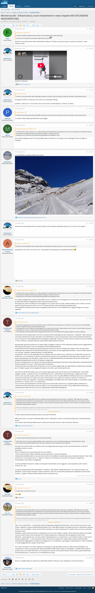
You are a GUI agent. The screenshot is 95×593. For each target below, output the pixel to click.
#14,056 (91, 29)
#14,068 (91, 484)
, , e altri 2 (31, 217)
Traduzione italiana (53, 591)
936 (13, 25)
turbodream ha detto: (22, 396)
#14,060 (91, 125)
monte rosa (25, 21)
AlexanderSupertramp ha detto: (25, 129)
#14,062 (91, 223)
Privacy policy (78, 588)
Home (4, 6)
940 (27, 25)
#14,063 (91, 239)
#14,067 (91, 431)
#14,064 (91, 286)
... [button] (10, 25)
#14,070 (91, 557)
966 (33, 25)
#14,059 (91, 108)
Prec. (4, 25)
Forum (11, 6)
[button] (22, 6)
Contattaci (61, 588)
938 (20, 25)
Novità (18, 6)
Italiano (5, 588)
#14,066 (91, 392)
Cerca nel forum (15, 9)
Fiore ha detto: (20, 93)
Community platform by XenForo (33, 591)
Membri (27, 6)
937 (17, 25)
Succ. (37, 25)
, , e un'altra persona (28, 312)
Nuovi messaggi (5, 9)
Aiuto (84, 588)
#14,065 (91, 318)
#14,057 (91, 48)
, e (24, 426)
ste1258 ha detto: (21, 322)
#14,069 (91, 503)
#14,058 (91, 90)
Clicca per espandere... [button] (54, 411)
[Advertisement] (54, 265)
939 (24, 25)
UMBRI (4, 21)
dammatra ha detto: (21, 32)
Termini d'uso (69, 588)
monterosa (32, 21)
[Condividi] (87, 29)
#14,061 (91, 152)
